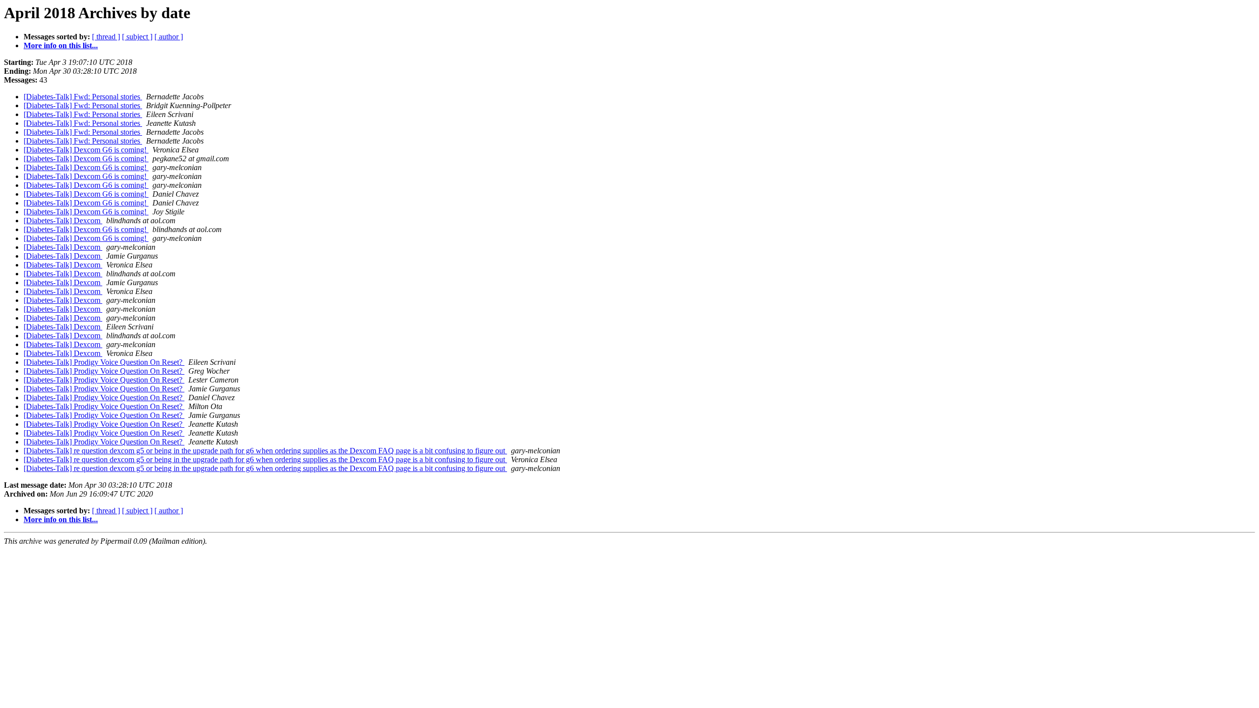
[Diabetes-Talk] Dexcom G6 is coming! (86, 150)
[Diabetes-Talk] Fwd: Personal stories (83, 96)
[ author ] (168, 36)
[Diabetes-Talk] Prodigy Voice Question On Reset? (104, 362)
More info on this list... (61, 45)
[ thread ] (106, 36)
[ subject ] (137, 36)
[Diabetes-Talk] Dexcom (63, 220)
